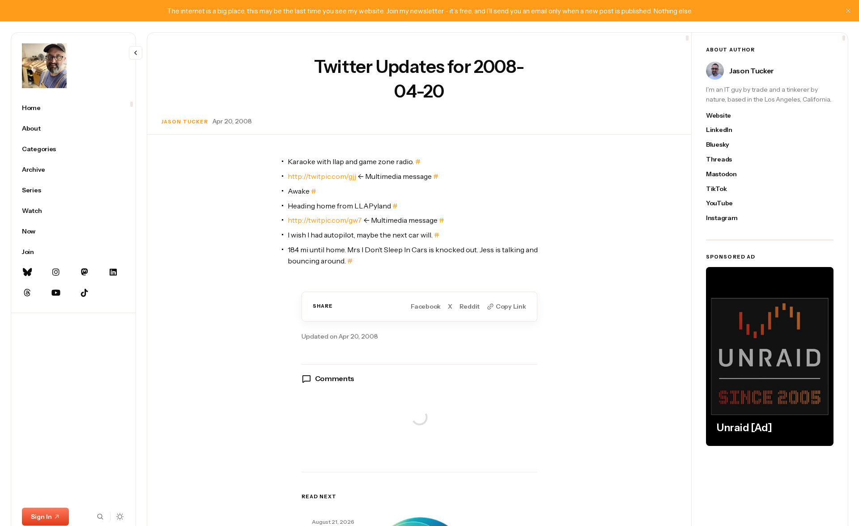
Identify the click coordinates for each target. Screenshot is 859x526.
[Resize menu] (135, 52)
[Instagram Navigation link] (56, 272)
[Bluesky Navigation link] (27, 272)
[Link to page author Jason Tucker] (715, 71)
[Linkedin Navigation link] (113, 272)
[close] (848, 11)
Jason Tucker (185, 122)
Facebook (426, 306)
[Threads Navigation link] (27, 293)
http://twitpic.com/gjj (322, 176)
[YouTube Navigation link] (56, 293)
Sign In (41, 517)
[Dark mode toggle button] (120, 516)
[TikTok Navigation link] (84, 293)
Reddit (469, 306)
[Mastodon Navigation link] (84, 272)
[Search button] (100, 516)
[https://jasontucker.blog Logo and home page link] (44, 65)
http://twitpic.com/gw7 (325, 220)
